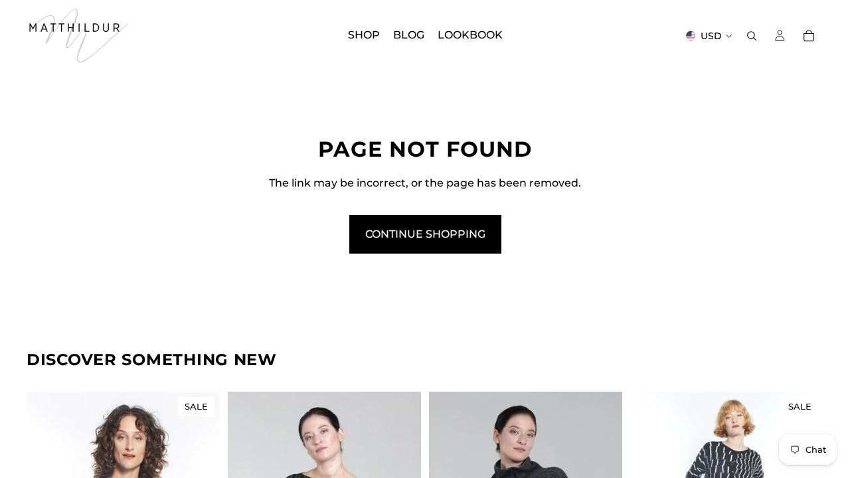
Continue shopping (425, 234)
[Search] (751, 35)
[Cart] (808, 35)
